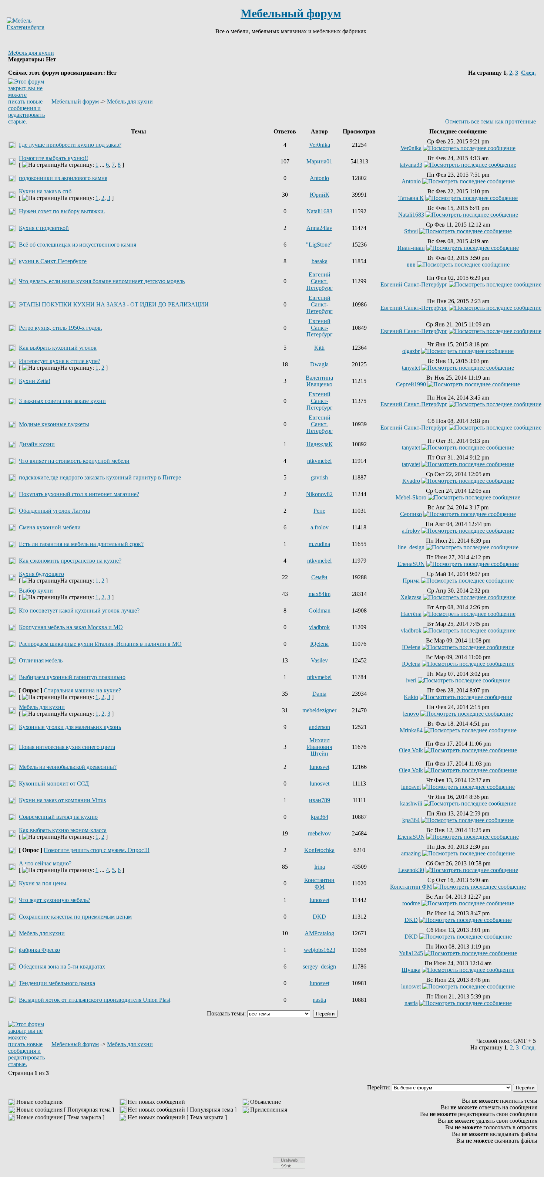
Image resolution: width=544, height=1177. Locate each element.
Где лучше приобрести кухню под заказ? (70, 145)
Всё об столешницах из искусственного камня (77, 244)
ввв (411, 264)
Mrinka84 (411, 730)
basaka (320, 261)
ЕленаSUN (411, 564)
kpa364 (319, 817)
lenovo (411, 713)
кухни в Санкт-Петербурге (53, 261)
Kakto (411, 697)
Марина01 (319, 161)
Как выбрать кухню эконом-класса (63, 830)
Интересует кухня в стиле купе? (59, 361)
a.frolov (319, 527)
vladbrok (319, 627)
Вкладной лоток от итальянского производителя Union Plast (94, 1000)
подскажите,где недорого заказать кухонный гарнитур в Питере (100, 477)
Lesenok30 (411, 870)
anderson (319, 727)
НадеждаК (319, 444)
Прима (411, 580)
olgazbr (411, 351)
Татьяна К (411, 198)
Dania (319, 694)
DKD (319, 916)
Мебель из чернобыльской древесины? (68, 767)
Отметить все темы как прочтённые (490, 121)
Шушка (411, 970)
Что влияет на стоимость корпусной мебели (74, 461)
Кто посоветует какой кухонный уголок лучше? (79, 610)
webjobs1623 (319, 950)
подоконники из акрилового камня (63, 178)
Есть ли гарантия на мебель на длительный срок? (81, 544)
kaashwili (411, 803)
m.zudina (319, 544)
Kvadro (411, 481)
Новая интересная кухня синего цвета (67, 747)
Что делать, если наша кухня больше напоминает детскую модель (102, 281)
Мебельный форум (291, 13)
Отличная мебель (41, 660)
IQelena (319, 644)
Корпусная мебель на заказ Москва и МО (71, 627)
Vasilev (319, 660)
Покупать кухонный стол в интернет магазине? (79, 494)
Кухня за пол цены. (43, 883)
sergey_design (319, 966)
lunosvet (319, 767)
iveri (411, 680)
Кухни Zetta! (34, 381)
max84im (319, 594)
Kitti (319, 348)
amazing (411, 853)
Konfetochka (319, 850)
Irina (319, 867)
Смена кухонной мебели (50, 527)
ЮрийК (319, 194)
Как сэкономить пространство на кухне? (70, 560)
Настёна (411, 614)
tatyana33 (411, 165)
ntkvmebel (319, 461)
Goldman (319, 610)
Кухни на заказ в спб (45, 191)
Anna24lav (319, 228)
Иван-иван (411, 248)
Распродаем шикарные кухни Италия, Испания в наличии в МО (100, 644)
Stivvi (411, 231)
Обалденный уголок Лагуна (54, 511)
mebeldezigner (319, 710)
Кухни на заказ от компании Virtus (62, 800)
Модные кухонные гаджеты (54, 424)
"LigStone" (319, 244)
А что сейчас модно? (45, 863)
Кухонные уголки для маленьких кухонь (70, 727)
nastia (319, 1000)
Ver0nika (319, 145)
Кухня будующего (41, 574)
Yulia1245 (411, 953)
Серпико (411, 514)
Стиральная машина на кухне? (82, 690)
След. (528, 72)
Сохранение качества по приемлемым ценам (75, 916)
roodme (411, 903)
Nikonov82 (319, 494)
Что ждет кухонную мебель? (54, 900)
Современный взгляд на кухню (58, 817)
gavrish (319, 477)
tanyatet (411, 367)
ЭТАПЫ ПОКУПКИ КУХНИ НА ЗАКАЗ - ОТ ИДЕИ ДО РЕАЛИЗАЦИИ (114, 304)
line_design (411, 547)
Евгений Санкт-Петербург (319, 281)
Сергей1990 (411, 384)
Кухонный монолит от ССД (54, 783)
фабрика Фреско (39, 950)
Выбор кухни (36, 590)
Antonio (319, 178)
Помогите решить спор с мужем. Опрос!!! (97, 850)
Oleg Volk (411, 750)
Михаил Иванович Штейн (319, 747)
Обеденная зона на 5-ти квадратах (62, 966)
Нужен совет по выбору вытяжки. (62, 211)
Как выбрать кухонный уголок (58, 348)
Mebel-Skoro (411, 497)
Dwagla (319, 364)
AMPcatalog (319, 933)
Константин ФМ (319, 883)
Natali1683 (319, 211)
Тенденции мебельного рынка (57, 983)
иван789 (319, 800)
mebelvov (319, 833)
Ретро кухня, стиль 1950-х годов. (60, 328)
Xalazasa (411, 597)
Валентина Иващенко (319, 380)
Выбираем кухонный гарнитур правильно (72, 677)
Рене (319, 511)
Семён (319, 577)
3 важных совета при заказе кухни (62, 401)
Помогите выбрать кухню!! (53, 158)
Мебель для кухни (31, 53)
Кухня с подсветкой (44, 228)
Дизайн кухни (37, 444)
